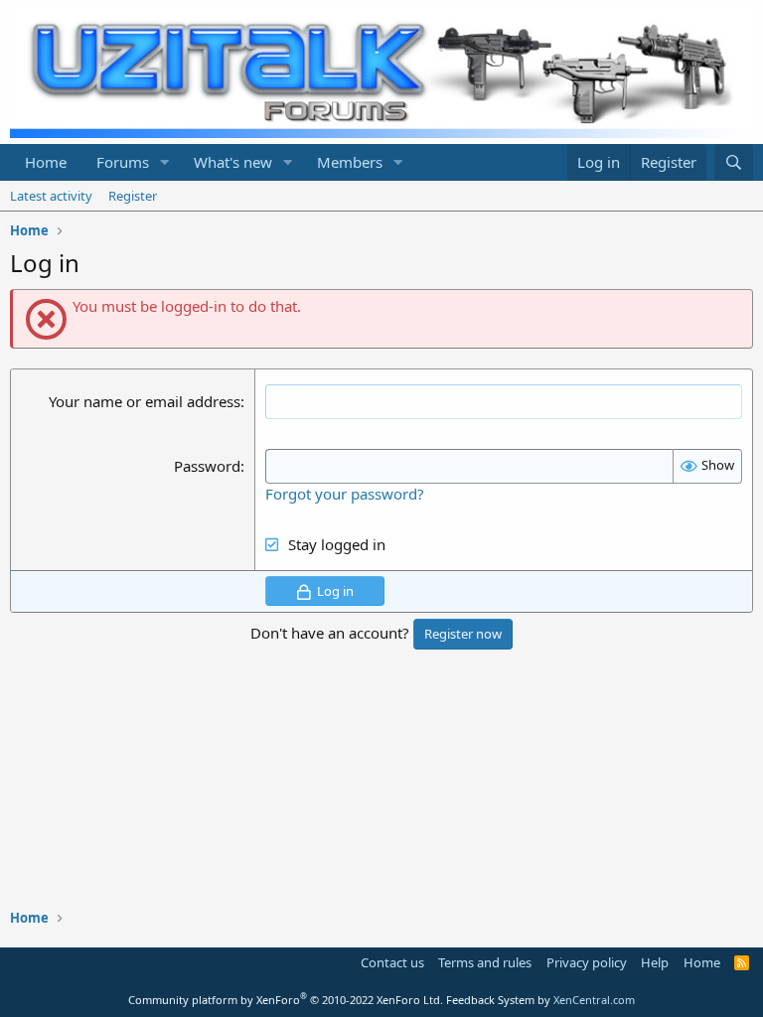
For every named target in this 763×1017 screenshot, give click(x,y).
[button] (165, 162)
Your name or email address (144, 401)
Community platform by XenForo (285, 999)
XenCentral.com (594, 999)
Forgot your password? (344, 494)
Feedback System (490, 999)
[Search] (733, 162)
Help (655, 962)
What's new (233, 162)
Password (207, 466)
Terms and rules (485, 962)
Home (46, 162)
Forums (122, 162)
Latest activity (51, 196)
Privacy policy (586, 962)
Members (349, 162)
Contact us (392, 962)
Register (132, 196)
